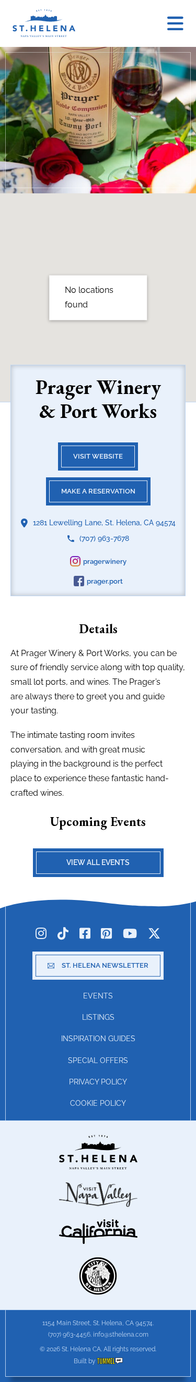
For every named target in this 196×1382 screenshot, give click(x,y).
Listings (98, 1017)
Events (98, 996)
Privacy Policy (98, 1082)
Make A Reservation (98, 491)
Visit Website (98, 456)
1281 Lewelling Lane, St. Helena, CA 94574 (104, 523)
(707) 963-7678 (104, 538)
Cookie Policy (98, 1103)
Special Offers (98, 1060)
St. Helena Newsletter (105, 965)
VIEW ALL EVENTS (98, 862)
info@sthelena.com (120, 1334)
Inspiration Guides (98, 1038)
